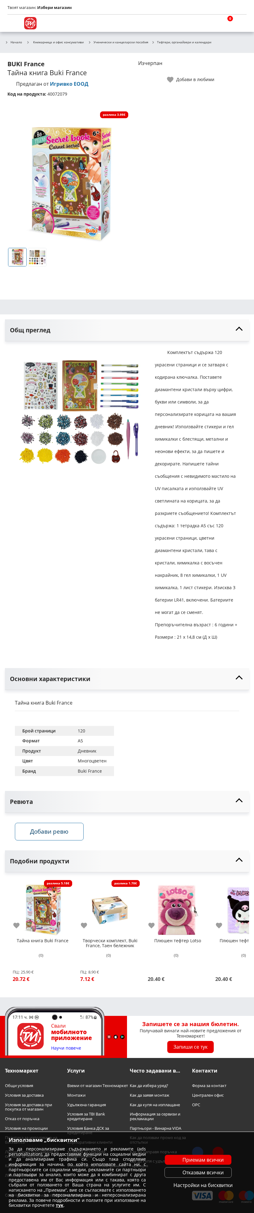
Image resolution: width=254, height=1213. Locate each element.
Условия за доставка (24, 1095)
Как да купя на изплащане (155, 1104)
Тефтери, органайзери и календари (184, 42)
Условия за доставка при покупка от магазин (28, 1106)
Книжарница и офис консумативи (58, 42)
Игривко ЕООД (69, 84)
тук (60, 1205)
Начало (16, 42)
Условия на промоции (26, 1128)
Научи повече (66, 1048)
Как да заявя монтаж (149, 1095)
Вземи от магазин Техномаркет (97, 1085)
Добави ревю (49, 831)
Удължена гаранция (86, 1104)
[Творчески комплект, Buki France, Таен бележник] (110, 907)
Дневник (87, 751)
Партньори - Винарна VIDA (155, 1128)
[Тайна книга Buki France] (42, 907)
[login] (240, 23)
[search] (210, 23)
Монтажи (76, 1095)
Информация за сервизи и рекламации (155, 1116)
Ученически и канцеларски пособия (121, 42)
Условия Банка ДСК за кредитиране (88, 1130)
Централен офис (208, 1095)
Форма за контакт (209, 1085)
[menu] (13, 23)
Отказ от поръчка (22, 1118)
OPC (196, 1104)
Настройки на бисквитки (203, 1185)
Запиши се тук (190, 1046)
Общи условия (19, 1085)
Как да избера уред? (149, 1085)
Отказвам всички (203, 1172)
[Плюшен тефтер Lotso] (177, 907)
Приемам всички (203, 1159)
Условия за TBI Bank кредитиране (86, 1116)
